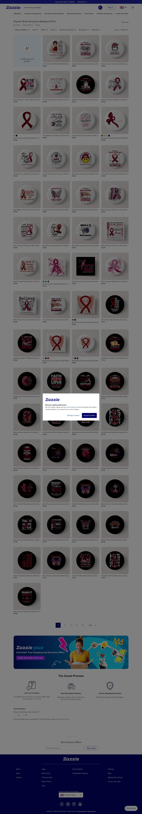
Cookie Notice (70, 407)
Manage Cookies (73, 415)
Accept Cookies (89, 415)
